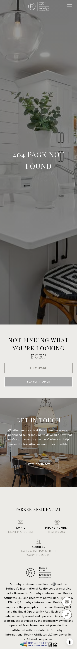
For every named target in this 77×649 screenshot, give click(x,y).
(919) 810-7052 (57, 531)
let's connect (38, 464)
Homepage (38, 367)
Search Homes (38, 381)
